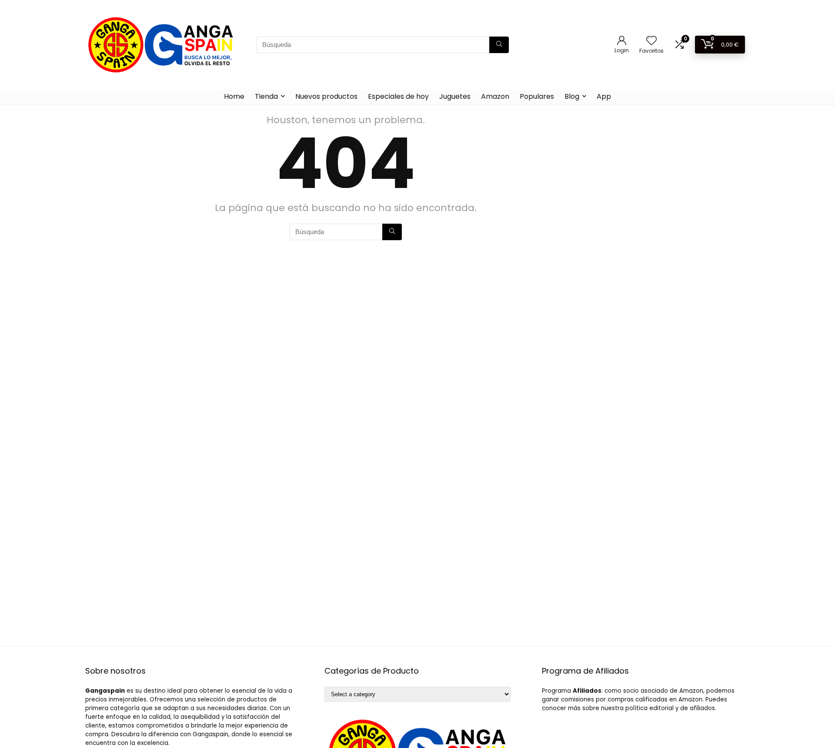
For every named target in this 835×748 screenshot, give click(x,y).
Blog (571, 96)
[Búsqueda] (499, 45)
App (604, 96)
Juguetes (455, 96)
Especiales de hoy (398, 96)
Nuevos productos (326, 96)
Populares (537, 96)
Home (234, 96)
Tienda (266, 96)
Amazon (495, 96)
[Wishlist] (651, 41)
